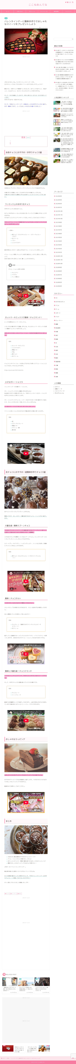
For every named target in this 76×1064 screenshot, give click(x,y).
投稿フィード (58, 389)
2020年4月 (59, 286)
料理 (6, 18)
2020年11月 (59, 260)
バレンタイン (14, 893)
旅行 (57, 335)
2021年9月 (59, 222)
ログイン (57, 387)
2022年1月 (59, 207)
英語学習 (58, 361)
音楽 (57, 376)
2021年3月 (59, 245)
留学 (57, 350)
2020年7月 (59, 275)
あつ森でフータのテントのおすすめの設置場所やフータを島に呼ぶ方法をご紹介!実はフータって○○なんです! (64, 53)
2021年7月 (59, 230)
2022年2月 (59, 203)
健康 (57, 324)
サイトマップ (68, 11)
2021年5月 (59, 237)
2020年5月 (59, 282)
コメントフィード (59, 391)
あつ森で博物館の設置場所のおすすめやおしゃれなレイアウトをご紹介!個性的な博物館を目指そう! (64, 76)
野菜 (57, 369)
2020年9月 (59, 267)
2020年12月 (59, 256)
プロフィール (32, 11)
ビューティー (59, 320)
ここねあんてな (38, 4)
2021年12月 (59, 211)
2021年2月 (59, 248)
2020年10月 (59, 263)
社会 (57, 354)
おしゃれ (7, 893)
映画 (57, 339)
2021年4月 (59, 241)
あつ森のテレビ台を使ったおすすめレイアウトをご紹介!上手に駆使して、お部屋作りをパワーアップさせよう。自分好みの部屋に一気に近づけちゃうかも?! (64, 86)
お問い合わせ (20, 11)
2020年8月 (59, 271)
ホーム (7, 11)
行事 (57, 365)
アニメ (57, 305)
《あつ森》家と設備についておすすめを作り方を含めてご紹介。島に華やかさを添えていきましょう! (64, 69)
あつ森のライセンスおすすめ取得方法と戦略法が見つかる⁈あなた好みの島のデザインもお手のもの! (64, 61)
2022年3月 (59, 200)
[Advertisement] (26, 68)
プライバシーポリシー (44, 12)
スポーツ (58, 313)
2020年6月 (59, 278)
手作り (20, 893)
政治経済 (58, 328)
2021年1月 (59, 252)
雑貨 (57, 373)
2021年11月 (59, 215)
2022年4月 (59, 196)
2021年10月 (59, 218)
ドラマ (57, 316)
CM (56, 298)
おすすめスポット (60, 302)
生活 (57, 346)
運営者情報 (56, 11)
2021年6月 (59, 233)
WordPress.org (59, 393)
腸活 (57, 358)
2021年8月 (59, 226)
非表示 (28, 137)
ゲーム (57, 309)
